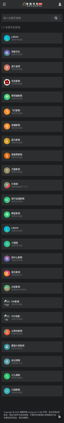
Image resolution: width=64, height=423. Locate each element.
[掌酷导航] (32, 4)
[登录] (60, 4)
